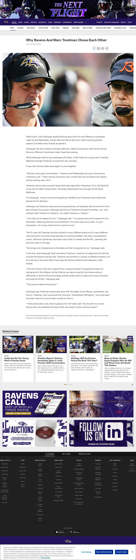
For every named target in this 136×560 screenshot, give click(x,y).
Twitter (115, 479)
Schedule (98, 464)
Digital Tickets (79, 495)
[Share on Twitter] (98, 49)
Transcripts (40, 514)
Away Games (79, 492)
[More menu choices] (86, 22)
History (23, 481)
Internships (4, 470)
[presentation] (132, 385)
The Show (58, 479)
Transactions (22, 467)
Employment (4, 467)
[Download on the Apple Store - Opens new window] (60, 532)
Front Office (22, 477)
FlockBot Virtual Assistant (4, 484)
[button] (65, 384)
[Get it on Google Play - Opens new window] (75, 533)
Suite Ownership (79, 488)
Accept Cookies (121, 552)
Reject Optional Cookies (104, 552)
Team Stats (23, 470)
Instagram (115, 483)
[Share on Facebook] (94, 49)
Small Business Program (4, 497)
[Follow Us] (101, 433)
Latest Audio (58, 467)
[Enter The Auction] (35, 433)
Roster (23, 464)
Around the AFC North (40, 498)
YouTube (115, 490)
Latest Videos (58, 464)
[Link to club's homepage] (5, 22)
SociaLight (40, 488)
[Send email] (102, 49)
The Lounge (58, 492)
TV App (115, 472)
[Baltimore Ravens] (68, 541)
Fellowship (5, 474)
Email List (115, 469)
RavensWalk (98, 497)
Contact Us (4, 464)
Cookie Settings (86, 552)
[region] (68, 552)
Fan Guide (98, 488)
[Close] (132, 552)
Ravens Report (58, 483)
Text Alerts (79, 499)
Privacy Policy (45, 558)
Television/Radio (58, 500)
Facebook (115, 476)
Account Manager (79, 469)
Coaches (22, 474)
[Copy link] (107, 48)
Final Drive (59, 476)
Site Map (4, 502)
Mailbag (40, 485)
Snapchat (115, 486)
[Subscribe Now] (35, 404)
